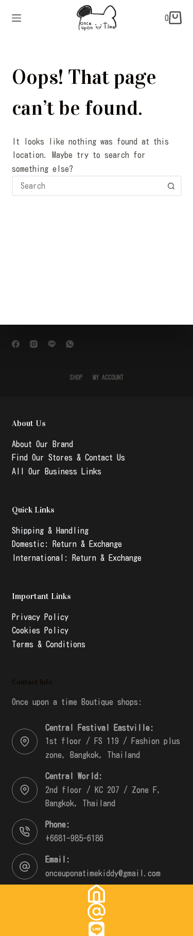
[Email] (96, 912)
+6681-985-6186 (74, 838)
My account (108, 377)
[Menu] (16, 18)
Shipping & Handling (50, 530)
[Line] (52, 344)
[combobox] (87, 185)
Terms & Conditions (48, 644)
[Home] (96, 894)
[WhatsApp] (70, 344)
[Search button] (171, 185)
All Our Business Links (56, 471)
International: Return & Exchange (77, 558)
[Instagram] (34, 344)
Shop (75, 377)
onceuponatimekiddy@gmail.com (103, 873)
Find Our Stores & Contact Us (68, 457)
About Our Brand (42, 444)
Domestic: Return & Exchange (67, 544)
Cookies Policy (40, 630)
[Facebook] (16, 344)
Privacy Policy (40, 617)
